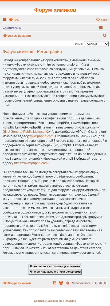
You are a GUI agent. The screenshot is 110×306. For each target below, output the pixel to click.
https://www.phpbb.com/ (31, 163)
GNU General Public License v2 (26, 132)
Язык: (79, 43)
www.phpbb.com (41, 136)
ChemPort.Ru (12, 27)
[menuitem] (14, 20)
